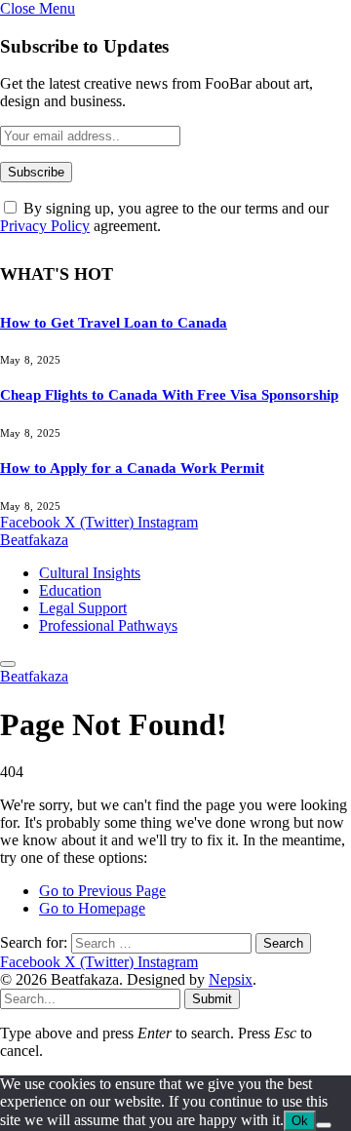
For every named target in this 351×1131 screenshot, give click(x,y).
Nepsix (231, 979)
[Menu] (8, 664)
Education (70, 590)
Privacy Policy (45, 225)
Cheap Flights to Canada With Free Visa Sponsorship (169, 395)
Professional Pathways (108, 625)
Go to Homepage (92, 908)
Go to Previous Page (102, 890)
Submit (212, 999)
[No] (324, 1125)
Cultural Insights (89, 573)
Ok (300, 1120)
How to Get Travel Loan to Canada (113, 323)
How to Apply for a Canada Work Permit (132, 468)
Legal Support (83, 608)
